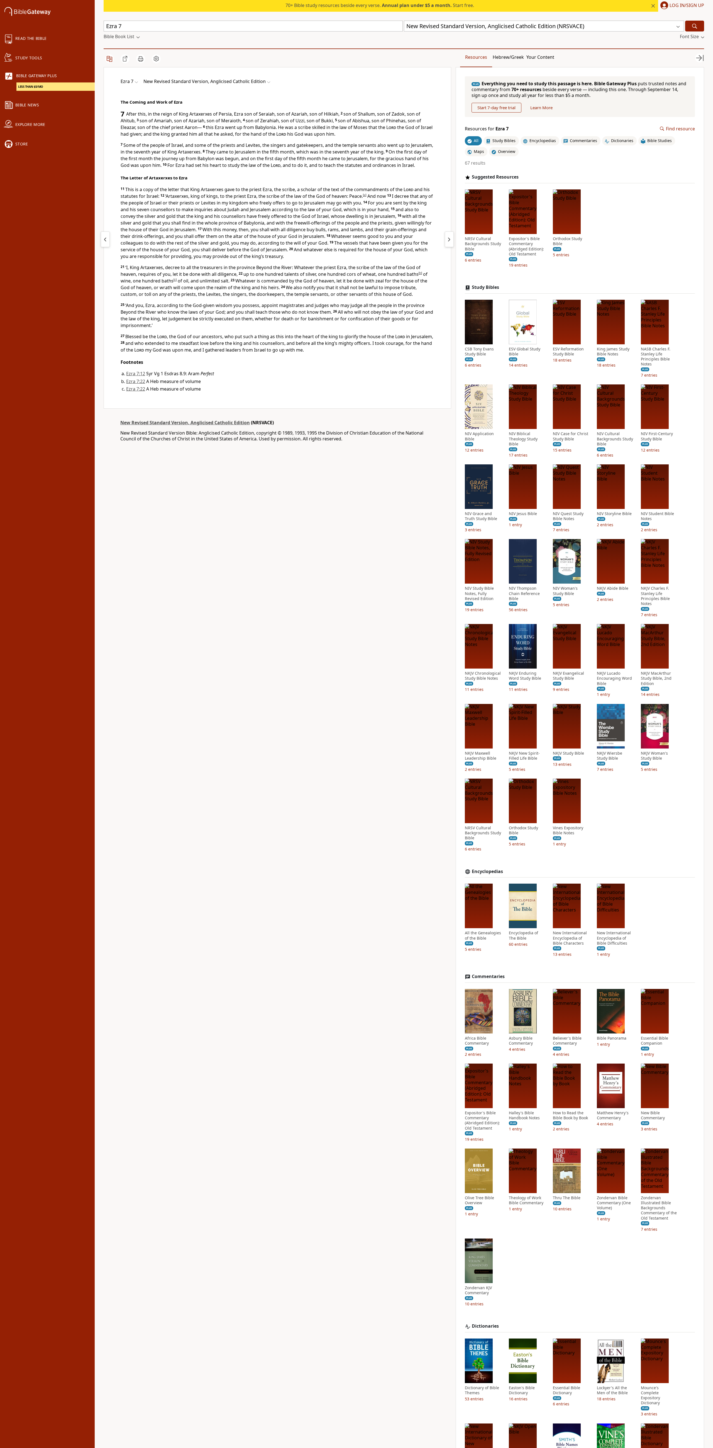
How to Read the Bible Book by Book (570, 1115)
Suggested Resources (495, 177)
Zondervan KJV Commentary (478, 1290)
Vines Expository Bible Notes (568, 830)
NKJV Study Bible (568, 753)
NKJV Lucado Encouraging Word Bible (614, 678)
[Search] (694, 26)
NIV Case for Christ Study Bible (570, 436)
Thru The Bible (566, 1197)
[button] (681, 6)
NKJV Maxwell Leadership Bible (480, 756)
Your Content (540, 57)
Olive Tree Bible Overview (479, 1200)
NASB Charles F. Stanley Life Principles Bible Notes (655, 357)
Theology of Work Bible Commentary (526, 1200)
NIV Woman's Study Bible (565, 591)
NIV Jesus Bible (523, 513)
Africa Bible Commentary (477, 1041)
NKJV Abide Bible (612, 588)
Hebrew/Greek (508, 57)
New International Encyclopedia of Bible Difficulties (614, 937)
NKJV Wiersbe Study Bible (609, 756)
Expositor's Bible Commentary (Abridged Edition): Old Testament (526, 246)
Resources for (487, 129)
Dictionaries (485, 1326)
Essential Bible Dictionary (566, 1390)
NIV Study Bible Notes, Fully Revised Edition (479, 593)
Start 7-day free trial (496, 107)
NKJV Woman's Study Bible (654, 756)
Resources (476, 57)
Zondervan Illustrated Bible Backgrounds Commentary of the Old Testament (659, 1208)
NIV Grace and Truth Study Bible (481, 516)
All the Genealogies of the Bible (483, 935)
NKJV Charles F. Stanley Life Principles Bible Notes (655, 596)
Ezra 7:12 (135, 373)
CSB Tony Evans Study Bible (479, 352)
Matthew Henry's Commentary (613, 1115)
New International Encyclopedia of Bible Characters (570, 937)
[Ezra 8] (449, 239)
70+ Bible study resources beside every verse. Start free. (379, 5)
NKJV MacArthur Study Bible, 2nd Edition (656, 678)
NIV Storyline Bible (614, 513)
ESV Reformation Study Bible (568, 352)
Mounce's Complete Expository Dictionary (650, 1395)
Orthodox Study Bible (567, 241)
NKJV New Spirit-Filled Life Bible (524, 756)
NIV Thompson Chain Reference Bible (524, 593)
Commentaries (488, 976)
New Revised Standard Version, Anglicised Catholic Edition (185, 423)
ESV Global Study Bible (524, 352)
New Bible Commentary (653, 1115)
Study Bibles (485, 287)
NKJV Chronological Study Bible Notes (483, 676)
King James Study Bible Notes (613, 352)
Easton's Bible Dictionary (522, 1390)
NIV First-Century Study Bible (657, 436)
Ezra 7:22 (135, 381)
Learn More (541, 107)
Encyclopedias (487, 871)
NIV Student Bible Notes (657, 516)
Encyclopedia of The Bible (523, 935)
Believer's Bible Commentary (567, 1041)
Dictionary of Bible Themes (482, 1390)
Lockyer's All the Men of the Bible (612, 1390)
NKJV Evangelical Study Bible (568, 676)
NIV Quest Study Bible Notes (568, 516)
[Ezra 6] (105, 239)
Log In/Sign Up (687, 5)
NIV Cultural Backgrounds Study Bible (615, 438)
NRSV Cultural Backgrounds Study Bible (483, 243)
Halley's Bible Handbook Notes (524, 1115)
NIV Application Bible (479, 436)
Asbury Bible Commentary (521, 1041)
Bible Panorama (611, 1038)
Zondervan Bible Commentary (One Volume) (614, 1202)
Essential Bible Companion (654, 1041)
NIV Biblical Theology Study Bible (523, 438)
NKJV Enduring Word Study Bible (525, 676)
